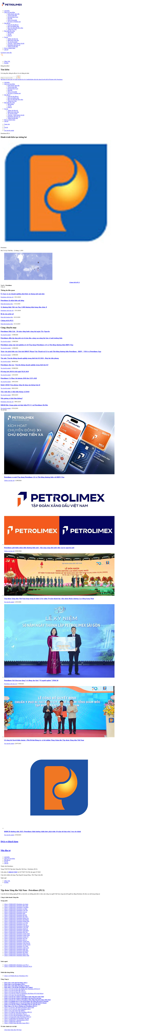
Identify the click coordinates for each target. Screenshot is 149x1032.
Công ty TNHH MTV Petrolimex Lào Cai (15, 924)
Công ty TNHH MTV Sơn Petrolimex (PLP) (16, 1020)
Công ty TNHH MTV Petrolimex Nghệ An (16, 929)
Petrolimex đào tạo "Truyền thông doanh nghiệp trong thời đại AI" (25, 365)
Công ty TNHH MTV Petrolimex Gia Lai (15, 912)
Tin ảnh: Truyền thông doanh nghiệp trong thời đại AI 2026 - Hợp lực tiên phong (30, 358)
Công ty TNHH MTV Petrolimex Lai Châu (16, 923)
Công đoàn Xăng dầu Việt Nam (12, 1030)
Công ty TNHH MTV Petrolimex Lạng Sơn (16, 927)
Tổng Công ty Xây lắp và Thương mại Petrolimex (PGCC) (20, 1006)
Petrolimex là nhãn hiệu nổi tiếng (12, 300)
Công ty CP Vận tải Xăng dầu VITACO (15, 992)
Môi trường (11, 32)
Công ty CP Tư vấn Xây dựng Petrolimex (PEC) (17, 1009)
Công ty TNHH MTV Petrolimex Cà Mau (15, 909)
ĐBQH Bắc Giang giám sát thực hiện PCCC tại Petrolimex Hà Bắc (24, 405)
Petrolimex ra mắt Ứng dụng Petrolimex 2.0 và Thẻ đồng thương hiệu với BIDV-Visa (34, 477)
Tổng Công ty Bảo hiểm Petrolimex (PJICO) (16, 985)
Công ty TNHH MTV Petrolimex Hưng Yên (16, 918)
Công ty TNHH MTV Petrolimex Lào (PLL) (16, 965)
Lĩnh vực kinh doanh (15, 79)
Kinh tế (10, 35)
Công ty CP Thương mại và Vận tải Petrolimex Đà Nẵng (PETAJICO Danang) (26, 1001)
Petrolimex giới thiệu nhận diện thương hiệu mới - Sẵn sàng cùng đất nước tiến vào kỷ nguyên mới (39, 548)
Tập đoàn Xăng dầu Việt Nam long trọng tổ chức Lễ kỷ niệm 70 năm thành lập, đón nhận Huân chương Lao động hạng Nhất (49, 598)
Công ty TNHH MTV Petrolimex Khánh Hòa (16, 921)
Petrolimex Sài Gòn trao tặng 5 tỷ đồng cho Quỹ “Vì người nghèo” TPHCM (31, 680)
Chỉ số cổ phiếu (25, 79)
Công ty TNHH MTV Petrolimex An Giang (16, 904)
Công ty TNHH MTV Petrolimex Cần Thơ (16, 910)
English (6, 63)
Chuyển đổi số (45, 79)
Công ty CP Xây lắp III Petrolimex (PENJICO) (17, 1015)
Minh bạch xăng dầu (13, 40)
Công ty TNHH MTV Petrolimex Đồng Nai (16, 954)
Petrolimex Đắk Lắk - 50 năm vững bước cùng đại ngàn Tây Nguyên (25, 331)
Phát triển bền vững (9, 31)
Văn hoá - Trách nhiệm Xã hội (16, 43)
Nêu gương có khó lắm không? (12, 398)
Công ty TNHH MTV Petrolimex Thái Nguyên (17, 943)
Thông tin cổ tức (12, 29)
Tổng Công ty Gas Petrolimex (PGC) (14, 984)
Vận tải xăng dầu (12, 15)
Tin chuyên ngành (12, 42)
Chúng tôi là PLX (7, 320)
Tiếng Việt (7, 61)
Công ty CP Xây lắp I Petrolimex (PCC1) (15, 1013)
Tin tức (6, 37)
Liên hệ (6, 49)
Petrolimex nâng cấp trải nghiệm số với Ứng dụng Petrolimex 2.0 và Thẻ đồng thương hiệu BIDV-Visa (37, 345)
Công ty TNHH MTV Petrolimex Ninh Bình (16, 930)
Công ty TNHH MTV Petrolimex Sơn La (15, 940)
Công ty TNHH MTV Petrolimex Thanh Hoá (16, 941)
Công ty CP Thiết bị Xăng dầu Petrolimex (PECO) (18, 1012)
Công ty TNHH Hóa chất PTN (12, 1021)
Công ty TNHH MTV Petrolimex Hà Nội (15, 915)
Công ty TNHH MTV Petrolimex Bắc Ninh (16, 905)
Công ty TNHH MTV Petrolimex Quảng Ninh (17, 935)
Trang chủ (7, 124)
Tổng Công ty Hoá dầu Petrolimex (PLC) (15, 982)
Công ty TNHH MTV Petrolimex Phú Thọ (16, 932)
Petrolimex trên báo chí (14, 45)
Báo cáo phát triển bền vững (15, 28)
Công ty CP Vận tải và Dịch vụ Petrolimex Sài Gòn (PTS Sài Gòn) (22, 998)
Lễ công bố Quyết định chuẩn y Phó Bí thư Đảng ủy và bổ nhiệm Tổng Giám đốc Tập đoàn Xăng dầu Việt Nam (44, 740)
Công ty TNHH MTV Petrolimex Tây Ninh (16, 946)
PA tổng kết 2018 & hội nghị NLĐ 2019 (15, 371)
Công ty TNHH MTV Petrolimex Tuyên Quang (17, 944)
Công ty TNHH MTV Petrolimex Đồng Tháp (16, 955)
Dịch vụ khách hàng (9, 48)
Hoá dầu (10, 18)
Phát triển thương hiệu (7, 304)
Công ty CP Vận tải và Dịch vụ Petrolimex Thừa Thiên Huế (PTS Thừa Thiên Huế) (27, 999)
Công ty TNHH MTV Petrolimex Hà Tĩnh (15, 916)
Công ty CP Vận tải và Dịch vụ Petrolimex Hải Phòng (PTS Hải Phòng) (23, 993)
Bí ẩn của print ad (7, 314)
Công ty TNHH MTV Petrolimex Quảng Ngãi (17, 933)
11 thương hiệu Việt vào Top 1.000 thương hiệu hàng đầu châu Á (24, 307)
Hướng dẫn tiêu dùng (35, 79)
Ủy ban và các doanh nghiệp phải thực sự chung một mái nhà (22, 294)
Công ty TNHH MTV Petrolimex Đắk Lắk (16, 949)
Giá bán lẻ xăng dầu (6, 52)
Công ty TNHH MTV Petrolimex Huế (14, 913)
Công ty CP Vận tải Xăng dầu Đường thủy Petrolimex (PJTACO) (22, 989)
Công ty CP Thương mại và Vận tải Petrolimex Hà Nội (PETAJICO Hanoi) (25, 1003)
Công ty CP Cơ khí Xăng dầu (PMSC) (14, 1010)
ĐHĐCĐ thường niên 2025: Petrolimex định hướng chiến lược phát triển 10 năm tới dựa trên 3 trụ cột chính (42, 831)
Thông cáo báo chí (13, 38)
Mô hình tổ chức (5, 79)
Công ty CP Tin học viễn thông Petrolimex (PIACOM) (19, 1007)
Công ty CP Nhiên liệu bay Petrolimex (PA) (16, 976)
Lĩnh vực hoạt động (9, 12)
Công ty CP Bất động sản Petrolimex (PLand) (16, 1018)
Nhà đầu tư (7, 23)
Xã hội (9, 34)
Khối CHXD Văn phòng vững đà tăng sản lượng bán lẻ (20, 385)
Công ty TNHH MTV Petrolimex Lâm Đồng (16, 926)
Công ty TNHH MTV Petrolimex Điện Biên (16, 951)
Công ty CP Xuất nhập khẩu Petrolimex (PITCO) (17, 1017)
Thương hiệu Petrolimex (56, 79)
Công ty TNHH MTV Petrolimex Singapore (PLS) (18, 966)
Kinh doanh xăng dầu (13, 14)
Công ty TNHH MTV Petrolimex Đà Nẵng (16, 952)
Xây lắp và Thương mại (14, 21)
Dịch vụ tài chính (12, 20)
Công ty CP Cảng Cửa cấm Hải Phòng (14, 995)
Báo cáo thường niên (13, 26)
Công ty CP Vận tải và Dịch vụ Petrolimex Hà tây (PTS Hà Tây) (22, 1004)
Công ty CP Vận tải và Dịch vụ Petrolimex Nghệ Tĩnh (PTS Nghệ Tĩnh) (24, 996)
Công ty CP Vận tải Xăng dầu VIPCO (14, 990)
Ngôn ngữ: (4, 878)
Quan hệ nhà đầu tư (13, 24)
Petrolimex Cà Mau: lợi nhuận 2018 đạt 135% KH (19, 378)
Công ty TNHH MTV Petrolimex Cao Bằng (16, 907)
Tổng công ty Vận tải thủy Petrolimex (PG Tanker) (18, 987)
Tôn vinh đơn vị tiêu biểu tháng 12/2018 (15, 392)
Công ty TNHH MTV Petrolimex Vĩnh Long (16, 947)
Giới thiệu (7, 10)
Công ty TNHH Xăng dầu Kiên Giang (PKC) (16, 1023)
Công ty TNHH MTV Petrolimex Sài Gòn (15, 938)
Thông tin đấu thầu (13, 46)
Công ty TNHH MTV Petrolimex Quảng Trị (16, 937)
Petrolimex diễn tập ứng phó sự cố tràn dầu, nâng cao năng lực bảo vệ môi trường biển (31, 338)
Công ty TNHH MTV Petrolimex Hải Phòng (16, 919)
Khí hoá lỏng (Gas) (13, 17)
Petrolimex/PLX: (5, 133)
